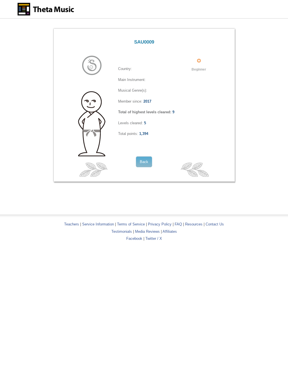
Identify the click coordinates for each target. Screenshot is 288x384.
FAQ (178, 224)
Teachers (72, 224)
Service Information (98, 224)
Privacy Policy (160, 224)
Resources (193, 224)
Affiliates (170, 231)
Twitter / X (153, 238)
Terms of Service (131, 224)
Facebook (134, 238)
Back (144, 162)
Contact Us (215, 224)
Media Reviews (147, 231)
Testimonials (121, 231)
